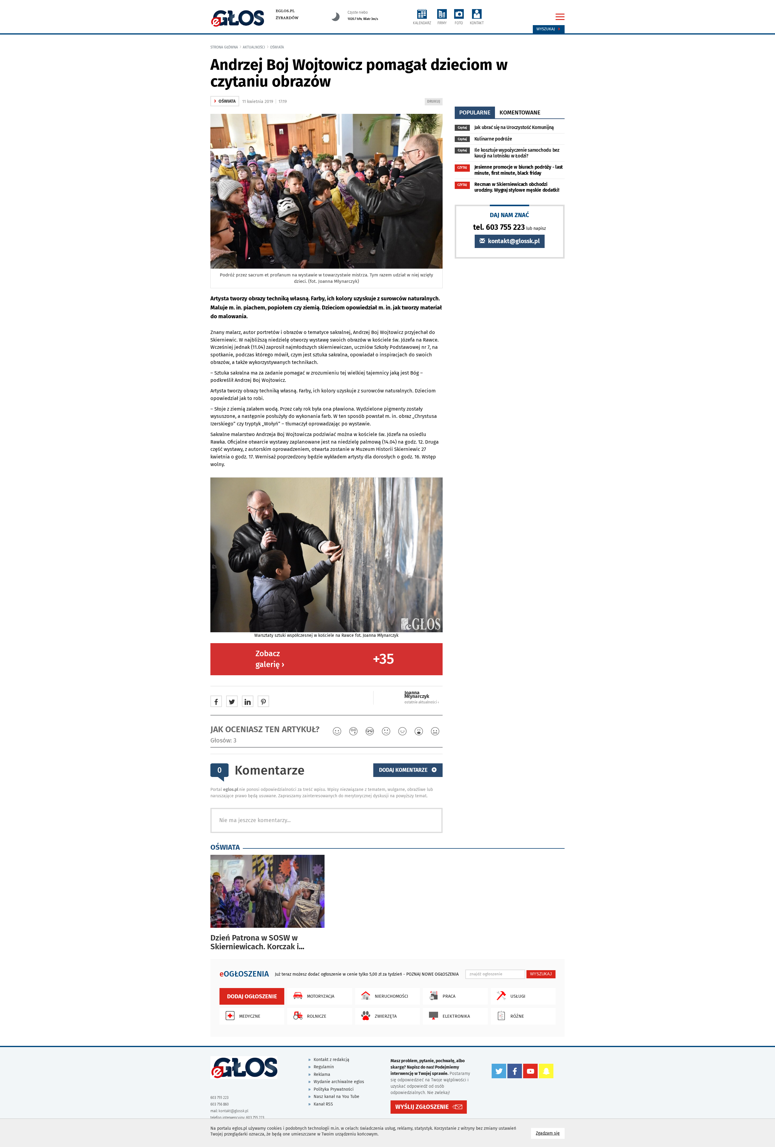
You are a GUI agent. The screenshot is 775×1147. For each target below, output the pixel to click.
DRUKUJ (435, 102)
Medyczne (249, 1016)
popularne (474, 112)
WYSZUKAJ (541, 974)
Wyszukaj (546, 29)
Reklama (322, 1074)
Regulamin (324, 1066)
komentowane (520, 112)
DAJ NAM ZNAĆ (509, 214)
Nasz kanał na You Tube (336, 1096)
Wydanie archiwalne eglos (339, 1081)
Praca (449, 996)
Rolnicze (316, 1016)
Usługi (517, 996)
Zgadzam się (550, 1133)
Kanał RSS (323, 1104)
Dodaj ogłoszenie (252, 996)
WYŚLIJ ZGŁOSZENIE (422, 1106)
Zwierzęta (386, 1016)
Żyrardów (287, 18)
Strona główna (224, 47)
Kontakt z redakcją (331, 1059)
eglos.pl (285, 11)
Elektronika (456, 1016)
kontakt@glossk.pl (513, 241)
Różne (517, 1016)
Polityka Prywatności (334, 1089)
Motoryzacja (320, 996)
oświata (277, 47)
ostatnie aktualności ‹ (421, 702)
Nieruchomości (391, 996)
